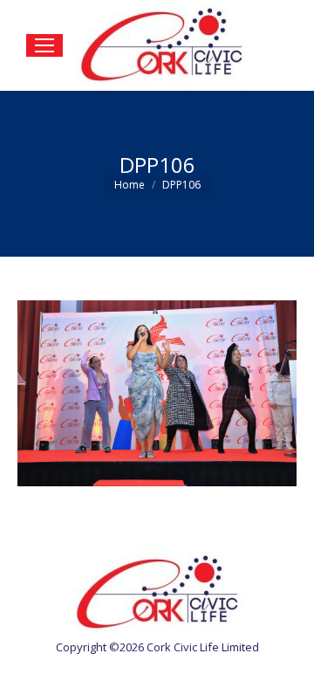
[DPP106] (157, 393)
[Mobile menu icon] (44, 45)
